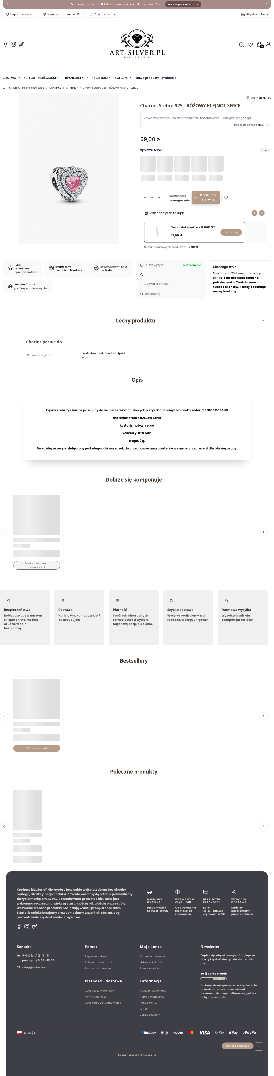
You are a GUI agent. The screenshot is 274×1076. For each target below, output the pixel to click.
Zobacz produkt (36, 748)
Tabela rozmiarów (152, 997)
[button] (225, 197)
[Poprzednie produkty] (4, 532)
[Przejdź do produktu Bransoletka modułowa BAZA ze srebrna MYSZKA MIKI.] (36, 702)
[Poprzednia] (7, 4)
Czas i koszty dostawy (99, 991)
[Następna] (266, 4)
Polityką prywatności (213, 997)
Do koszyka (27, 859)
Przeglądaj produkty (183, 4)
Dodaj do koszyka (208, 197)
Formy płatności (95, 997)
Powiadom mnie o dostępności (37, 565)
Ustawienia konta (151, 962)
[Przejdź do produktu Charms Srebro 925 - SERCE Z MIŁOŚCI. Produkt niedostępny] (36, 518)
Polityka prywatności (98, 962)
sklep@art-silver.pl (257, 14)
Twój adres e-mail (213, 974)
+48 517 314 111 (35, 955)
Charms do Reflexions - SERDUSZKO (193, 227)
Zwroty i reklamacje (98, 968)
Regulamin (247, 985)
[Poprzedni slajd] (255, 213)
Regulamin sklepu (97, 956)
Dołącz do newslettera (219, 979)
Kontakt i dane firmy (153, 991)
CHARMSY (55, 87)
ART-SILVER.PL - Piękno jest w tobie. (24, 87)
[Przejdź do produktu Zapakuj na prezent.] (27, 804)
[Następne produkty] (264, 532)
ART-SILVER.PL (261, 98)
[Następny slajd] (262, 213)
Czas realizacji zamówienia (103, 1003)
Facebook (147, 1003)
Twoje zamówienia (152, 956)
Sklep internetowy (135, 1055)
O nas (144, 1009)
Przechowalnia (150, 968)
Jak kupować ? (150, 1015)
